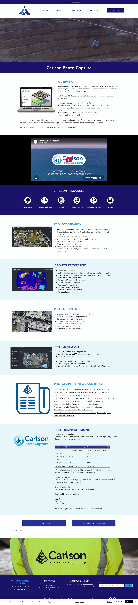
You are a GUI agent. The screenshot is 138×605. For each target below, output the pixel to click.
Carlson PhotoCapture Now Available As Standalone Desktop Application (81, 392)
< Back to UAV (17, 530)
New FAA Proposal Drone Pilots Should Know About (73, 410)
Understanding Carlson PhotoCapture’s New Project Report (76, 404)
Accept (129, 602)
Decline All (119, 602)
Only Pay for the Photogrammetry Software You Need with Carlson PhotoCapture (84, 398)
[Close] (135, 601)
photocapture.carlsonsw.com (62, 123)
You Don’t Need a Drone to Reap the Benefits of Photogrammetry (78, 401)
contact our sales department (92, 509)
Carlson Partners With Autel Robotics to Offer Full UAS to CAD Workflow (81, 389)
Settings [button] (109, 602)
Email (101, 582)
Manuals (61, 207)
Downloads (27, 207)
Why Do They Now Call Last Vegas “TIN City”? (71, 395)
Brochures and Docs (44, 207)
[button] (76, 11)
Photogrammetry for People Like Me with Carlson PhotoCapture (78, 407)
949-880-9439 (76, 2)
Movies (110, 207)
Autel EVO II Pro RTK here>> (67, 127)
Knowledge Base (77, 207)
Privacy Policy (79, 602)
